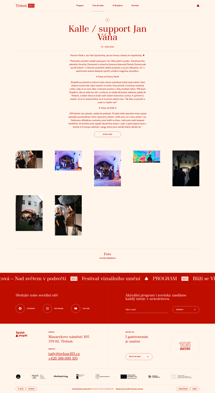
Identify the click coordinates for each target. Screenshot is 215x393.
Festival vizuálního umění (100, 278)
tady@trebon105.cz (64, 354)
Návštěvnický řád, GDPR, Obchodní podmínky (129, 389)
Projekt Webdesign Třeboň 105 (81, 389)
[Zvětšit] (29, 159)
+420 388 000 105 (63, 358)
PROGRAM (153, 278)
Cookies (31, 389)
